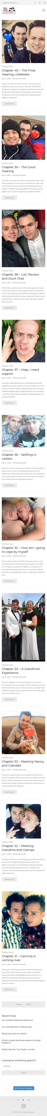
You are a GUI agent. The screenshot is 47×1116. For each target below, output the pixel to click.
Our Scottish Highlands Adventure (17, 1020)
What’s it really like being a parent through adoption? (21, 1041)
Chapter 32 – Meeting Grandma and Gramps (18, 848)
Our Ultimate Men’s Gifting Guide (17, 1027)
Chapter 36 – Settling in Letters (19, 456)
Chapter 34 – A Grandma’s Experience (21, 671)
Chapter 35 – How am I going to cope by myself (23, 550)
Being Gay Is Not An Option (14, 1033)
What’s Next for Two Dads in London (18, 1049)
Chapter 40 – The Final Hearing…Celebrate (18, 72)
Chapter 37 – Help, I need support (20, 371)
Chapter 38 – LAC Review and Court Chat (20, 276)
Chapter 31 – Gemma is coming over (19, 958)
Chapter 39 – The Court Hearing (19, 169)
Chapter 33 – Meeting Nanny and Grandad (23, 763)
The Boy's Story (7, 66)
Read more (9, 104)
